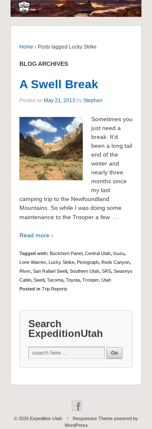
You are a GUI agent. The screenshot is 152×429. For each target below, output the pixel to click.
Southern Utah (84, 271)
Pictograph (88, 262)
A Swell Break (58, 84)
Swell (39, 279)
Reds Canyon (115, 262)
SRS (106, 271)
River (24, 271)
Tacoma (55, 279)
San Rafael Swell (50, 271)
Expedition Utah (46, 418)
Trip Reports (55, 288)
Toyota (73, 279)
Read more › (36, 235)
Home (26, 47)
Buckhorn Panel (66, 253)
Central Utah (98, 253)
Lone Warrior (32, 262)
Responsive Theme (93, 418)
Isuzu (119, 253)
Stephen (93, 100)
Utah (106, 279)
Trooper (90, 279)
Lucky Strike (61, 262)
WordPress (76, 425)
